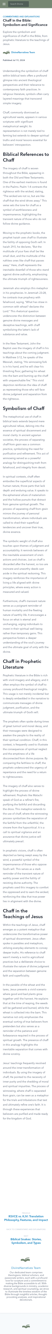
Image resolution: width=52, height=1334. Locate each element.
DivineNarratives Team (23, 52)
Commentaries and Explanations (21, 17)
